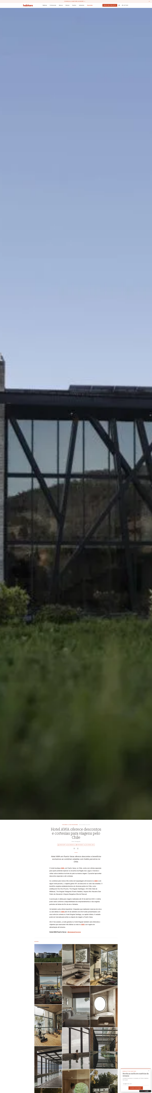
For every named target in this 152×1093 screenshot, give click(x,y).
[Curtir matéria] (74, 848)
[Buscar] (119, 5)
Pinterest (80, 844)
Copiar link (90, 844)
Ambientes (81, 5)
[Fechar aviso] (149, 1)
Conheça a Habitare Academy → (74, 1)
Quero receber (135, 1088)
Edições (67, 5)
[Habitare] (28, 5)
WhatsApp (62, 844)
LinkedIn (71, 844)
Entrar (126, 5)
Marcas (61, 5)
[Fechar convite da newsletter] (148, 1070)
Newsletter (90, 5)
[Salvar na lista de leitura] (77, 848)
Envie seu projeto (110, 5)
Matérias (45, 5)
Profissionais (53, 5)
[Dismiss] (150, 1091)
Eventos (74, 5)
